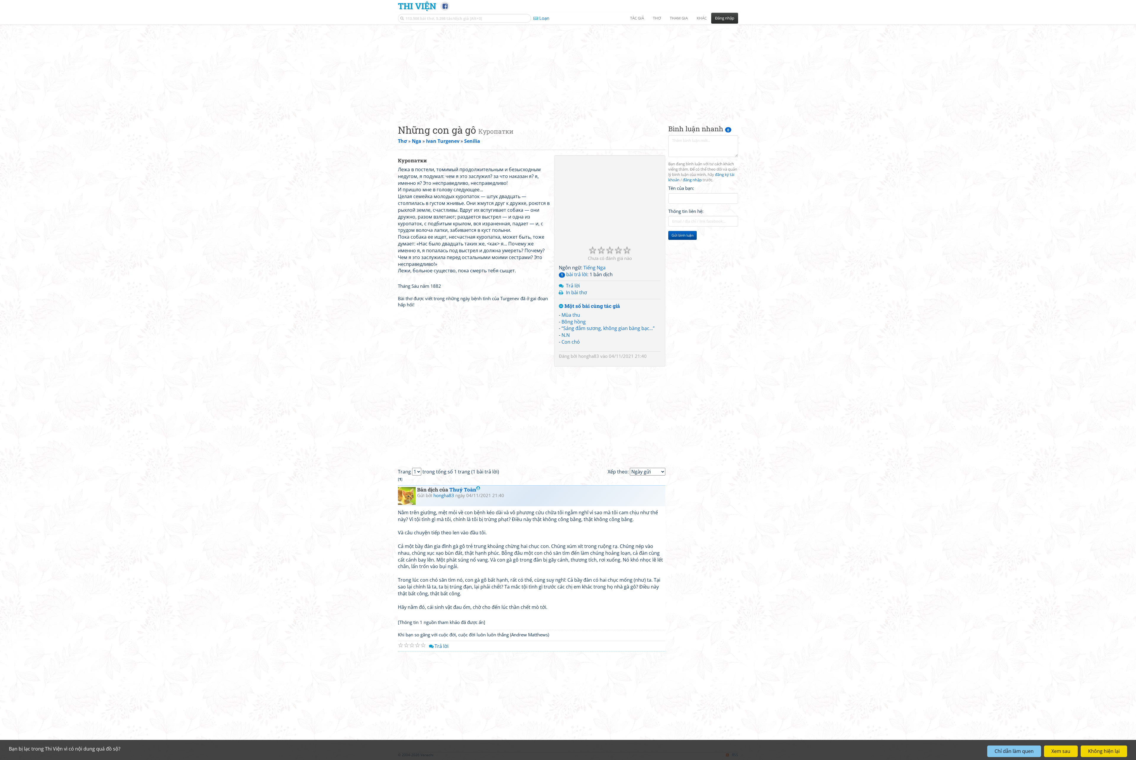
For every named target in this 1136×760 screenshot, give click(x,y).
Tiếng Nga (594, 267)
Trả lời (573, 285)
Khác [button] (702, 18)
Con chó (570, 342)
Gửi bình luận (682, 235)
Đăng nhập (724, 18)
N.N (565, 335)
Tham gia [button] (679, 18)
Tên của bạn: (681, 188)
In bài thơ (576, 292)
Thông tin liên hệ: (685, 211)
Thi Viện (417, 6)
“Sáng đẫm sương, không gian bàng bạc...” (608, 328)
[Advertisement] (568, 69)
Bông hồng (573, 321)
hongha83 (588, 356)
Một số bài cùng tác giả (591, 306)
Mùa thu (570, 315)
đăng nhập (692, 179)
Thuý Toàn (462, 489)
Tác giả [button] (637, 18)
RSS (735, 754)
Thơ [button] (657, 18)
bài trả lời (574, 274)
